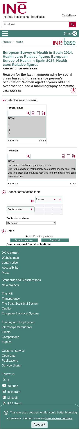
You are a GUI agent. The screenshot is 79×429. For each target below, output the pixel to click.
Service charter (11, 365)
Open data (8, 355)
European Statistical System (20, 313)
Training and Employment (18, 322)
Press (5, 272)
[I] (27, 122)
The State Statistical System (20, 303)
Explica (7, 341)
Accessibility (10, 267)
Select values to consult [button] (21, 100)
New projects (10, 285)
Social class (16, 107)
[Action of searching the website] (72, 24)
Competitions (10, 337)
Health (19, 41)
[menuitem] (39, 143)
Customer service (13, 350)
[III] (27, 130)
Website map (10, 257)
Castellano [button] (69, 15)
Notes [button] (10, 231)
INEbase (6, 41)
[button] (69, 33)
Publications (10, 360)
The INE (7, 293)
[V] (27, 137)
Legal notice (10, 262)
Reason (13, 150)
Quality (6, 308)
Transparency (11, 298)
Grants (6, 332)
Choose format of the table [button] (23, 191)
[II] (27, 126)
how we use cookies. (59, 418)
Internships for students (17, 327)
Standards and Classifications (21, 280)
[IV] (27, 134)
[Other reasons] (42, 177)
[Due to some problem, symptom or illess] (42, 165)
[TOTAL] (27, 118)
